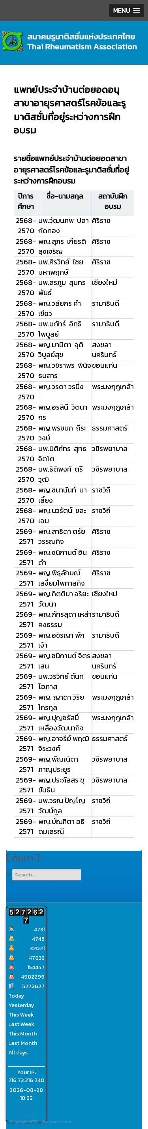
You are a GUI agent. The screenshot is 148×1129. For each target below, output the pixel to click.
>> (9, 874)
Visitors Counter (26, 1112)
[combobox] (46, 874)
